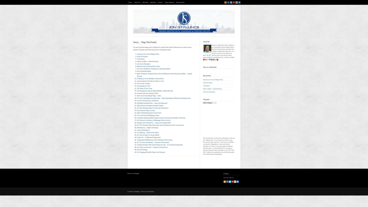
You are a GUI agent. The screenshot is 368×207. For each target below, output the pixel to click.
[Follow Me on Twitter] (231, 2)
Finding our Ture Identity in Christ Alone (150, 78)
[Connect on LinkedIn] (239, 2)
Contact (160, 2)
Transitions (141, 59)
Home (130, 2)
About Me (145, 2)
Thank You (137, 2)
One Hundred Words (144, 71)
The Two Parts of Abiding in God (148, 115)
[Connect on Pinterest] (234, 2)
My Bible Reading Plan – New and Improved (152, 103)
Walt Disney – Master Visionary (147, 128)
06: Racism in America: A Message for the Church (153, 120)
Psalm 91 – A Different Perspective (149, 137)
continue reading (229, 57)
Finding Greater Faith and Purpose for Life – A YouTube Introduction (160, 145)
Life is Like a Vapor (143, 83)
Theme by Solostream (147, 191)
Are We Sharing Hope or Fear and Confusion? (152, 108)
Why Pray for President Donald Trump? (150, 105)
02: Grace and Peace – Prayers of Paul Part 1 (152, 147)
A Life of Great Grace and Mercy (148, 100)
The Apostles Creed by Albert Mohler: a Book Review (155, 91)
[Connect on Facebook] (228, 2)
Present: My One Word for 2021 (147, 93)
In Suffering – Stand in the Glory (148, 132)
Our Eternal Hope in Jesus (146, 110)
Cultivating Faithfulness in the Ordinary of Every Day (154, 140)
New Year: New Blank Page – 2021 (149, 96)
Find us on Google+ (133, 173)
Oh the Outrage (142, 150)
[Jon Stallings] (184, 33)
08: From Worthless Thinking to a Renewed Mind (153, 69)
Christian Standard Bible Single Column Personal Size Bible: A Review (161, 118)
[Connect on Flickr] (236, 2)
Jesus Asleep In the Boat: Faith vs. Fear (150, 81)
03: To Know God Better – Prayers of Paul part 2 (153, 142)
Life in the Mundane (143, 64)
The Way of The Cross (144, 88)
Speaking (153, 2)
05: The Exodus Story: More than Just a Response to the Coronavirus (160, 125)
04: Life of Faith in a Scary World (148, 135)
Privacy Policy (180, 2)
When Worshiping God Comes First (149, 113)
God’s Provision (142, 56)
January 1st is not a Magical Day (148, 54)
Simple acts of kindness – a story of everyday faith (154, 123)
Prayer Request (169, 2)
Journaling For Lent (143, 86)
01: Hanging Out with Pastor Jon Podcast (151, 152)
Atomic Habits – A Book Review (148, 61)
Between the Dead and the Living (148, 66)
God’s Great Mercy (143, 130)
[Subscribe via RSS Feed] (225, 2)
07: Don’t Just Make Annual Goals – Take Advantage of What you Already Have (164, 98)
